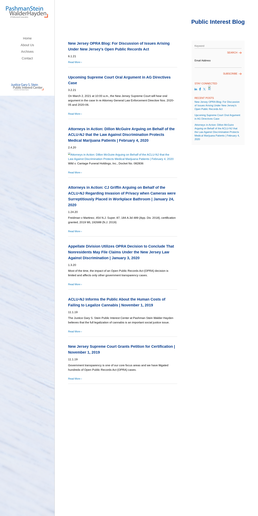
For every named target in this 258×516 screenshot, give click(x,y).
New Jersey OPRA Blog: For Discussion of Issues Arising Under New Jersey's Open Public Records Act (217, 105)
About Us (27, 45)
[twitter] (204, 89)
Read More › (75, 62)
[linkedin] (196, 89)
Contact (27, 58)
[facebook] (200, 89)
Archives (27, 51)
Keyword (199, 45)
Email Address (203, 60)
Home (27, 38)
